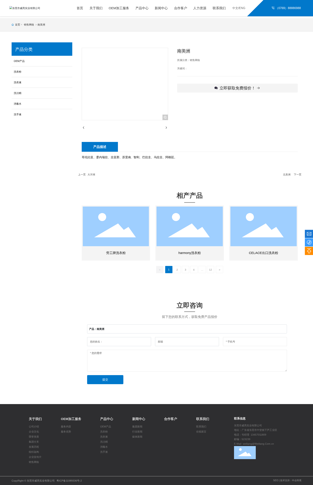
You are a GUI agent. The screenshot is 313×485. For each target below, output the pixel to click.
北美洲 (287, 174)
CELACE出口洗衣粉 (263, 253)
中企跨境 (296, 480)
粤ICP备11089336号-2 (69, 480)
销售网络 (29, 24)
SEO (275, 480)
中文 (235, 8)
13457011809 (258, 434)
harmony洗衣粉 (189, 253)
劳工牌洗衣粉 (116, 253)
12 (210, 269)
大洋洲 (91, 174)
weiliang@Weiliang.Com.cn (258, 443)
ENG (242, 8)
